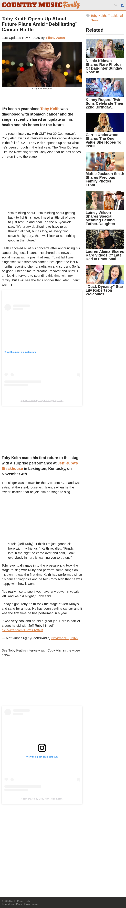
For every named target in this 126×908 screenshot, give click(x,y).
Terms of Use (8, 904)
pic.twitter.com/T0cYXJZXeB (22, 630)
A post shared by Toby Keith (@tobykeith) (42, 400)
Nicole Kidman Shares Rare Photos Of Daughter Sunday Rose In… (104, 66)
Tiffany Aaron (55, 38)
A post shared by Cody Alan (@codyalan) (42, 798)
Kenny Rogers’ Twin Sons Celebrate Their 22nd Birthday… (104, 103)
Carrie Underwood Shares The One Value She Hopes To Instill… (103, 140)
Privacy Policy (23, 904)
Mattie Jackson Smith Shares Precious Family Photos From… (105, 179)
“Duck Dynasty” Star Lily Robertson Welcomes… (104, 290)
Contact (35, 904)
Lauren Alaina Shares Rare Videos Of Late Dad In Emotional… (105, 255)
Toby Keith (50, 109)
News (95, 20)
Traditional (115, 15)
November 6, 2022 (64, 638)
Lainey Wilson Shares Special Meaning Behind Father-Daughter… (102, 218)
